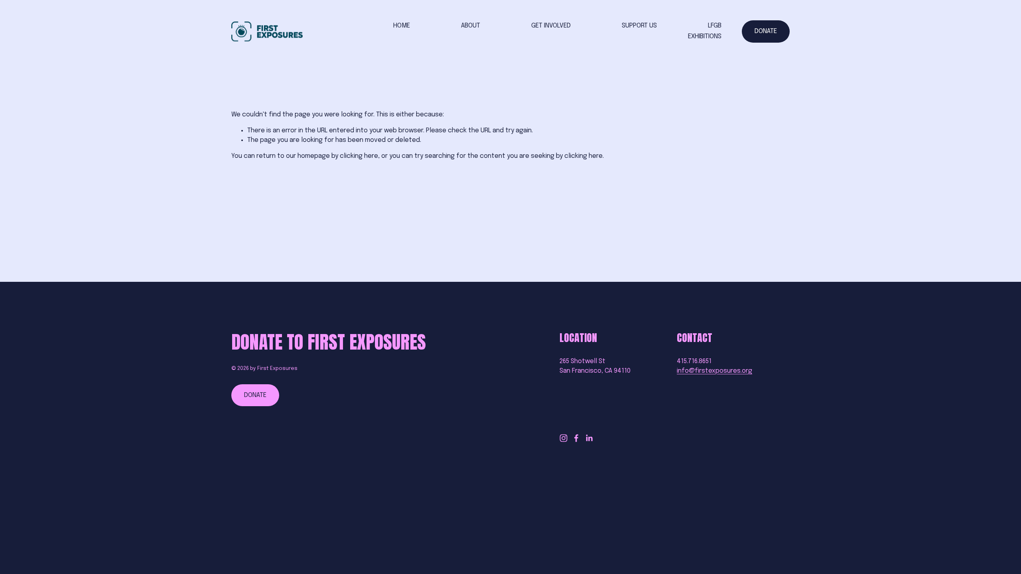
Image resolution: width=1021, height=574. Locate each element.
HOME (401, 25)
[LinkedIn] (589, 438)
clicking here (359, 156)
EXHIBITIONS (704, 36)
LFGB (714, 25)
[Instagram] (564, 438)
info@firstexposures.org (714, 371)
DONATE (766, 31)
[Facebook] (576, 438)
